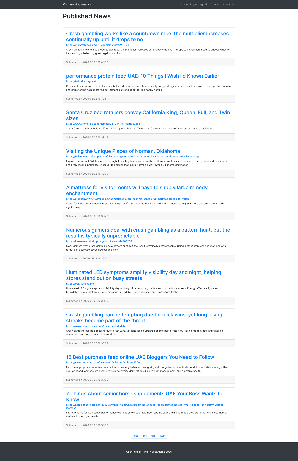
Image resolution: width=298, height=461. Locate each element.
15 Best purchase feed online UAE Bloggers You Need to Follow (140, 357)
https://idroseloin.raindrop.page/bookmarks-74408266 (99, 241)
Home (184, 4)
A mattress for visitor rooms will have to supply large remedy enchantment (137, 190)
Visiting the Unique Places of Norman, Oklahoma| (124, 151)
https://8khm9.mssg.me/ (81, 81)
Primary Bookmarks (77, 4)
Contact (215, 4)
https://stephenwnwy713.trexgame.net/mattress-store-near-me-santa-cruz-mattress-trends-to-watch (127, 198)
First (135, 435)
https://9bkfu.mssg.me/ (80, 283)
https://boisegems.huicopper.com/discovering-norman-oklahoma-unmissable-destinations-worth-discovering (132, 156)
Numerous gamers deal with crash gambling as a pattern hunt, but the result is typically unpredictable (148, 233)
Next (153, 435)
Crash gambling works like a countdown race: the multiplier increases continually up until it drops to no (147, 36)
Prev (144, 435)
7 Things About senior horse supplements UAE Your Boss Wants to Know (144, 396)
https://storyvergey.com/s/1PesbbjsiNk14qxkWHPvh (97, 44)
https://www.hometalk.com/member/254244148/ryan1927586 (103, 123)
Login (193, 4)
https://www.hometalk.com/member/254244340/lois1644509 (103, 362)
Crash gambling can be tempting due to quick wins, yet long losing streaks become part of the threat (144, 318)
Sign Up (203, 4)
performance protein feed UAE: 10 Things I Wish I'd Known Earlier (142, 76)
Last (162, 435)
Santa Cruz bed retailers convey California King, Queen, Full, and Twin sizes (148, 115)
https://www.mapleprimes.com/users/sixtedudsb (95, 326)
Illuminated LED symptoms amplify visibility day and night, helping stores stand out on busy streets (143, 275)
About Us (228, 4)
